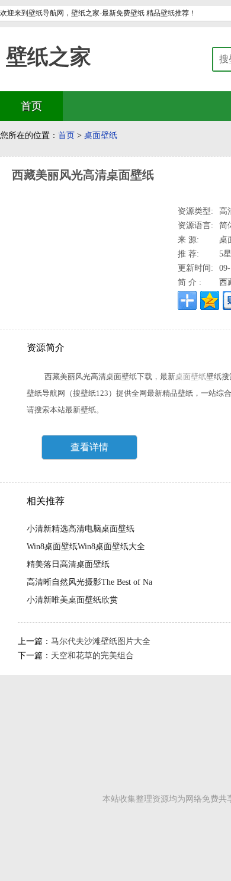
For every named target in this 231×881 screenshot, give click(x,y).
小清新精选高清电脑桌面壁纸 (80, 528)
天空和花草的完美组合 (92, 655)
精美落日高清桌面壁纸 (68, 564)
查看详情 (89, 447)
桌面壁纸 (100, 135)
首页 (66, 135)
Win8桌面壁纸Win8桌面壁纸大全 (86, 546)
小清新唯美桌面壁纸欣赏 (72, 599)
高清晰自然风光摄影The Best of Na (89, 582)
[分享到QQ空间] (209, 300)
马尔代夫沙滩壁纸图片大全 (100, 641)
